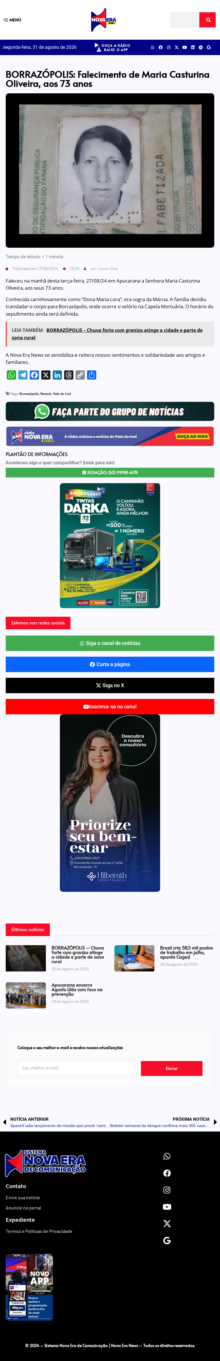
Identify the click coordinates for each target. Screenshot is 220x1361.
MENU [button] (15, 20)
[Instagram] (169, 47)
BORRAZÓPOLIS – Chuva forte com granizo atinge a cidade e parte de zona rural (78, 954)
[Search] (207, 19)
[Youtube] (185, 47)
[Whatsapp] (153, 47)
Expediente (20, 1219)
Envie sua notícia (23, 1197)
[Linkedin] (193, 47)
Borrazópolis (29, 393)
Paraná (45, 393)
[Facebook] (161, 47)
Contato (16, 1185)
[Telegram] (201, 47)
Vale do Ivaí (62, 393)
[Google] (209, 47)
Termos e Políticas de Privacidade (39, 1231)
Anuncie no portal (23, 1207)
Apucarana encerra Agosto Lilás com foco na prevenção (77, 989)
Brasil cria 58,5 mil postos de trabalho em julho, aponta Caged (186, 952)
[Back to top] (110, 1333)
